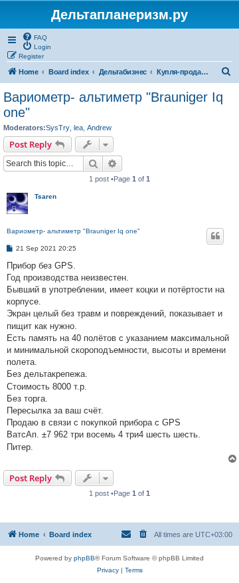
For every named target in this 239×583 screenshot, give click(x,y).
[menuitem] (34, 36)
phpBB (84, 558)
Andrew (99, 128)
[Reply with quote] (215, 236)
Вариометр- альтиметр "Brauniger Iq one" (113, 105)
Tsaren (45, 196)
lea (78, 128)
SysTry (58, 128)
